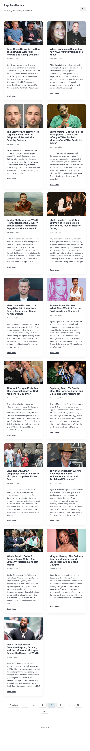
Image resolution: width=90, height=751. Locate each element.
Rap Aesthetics (14, 5)
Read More (11, 96)
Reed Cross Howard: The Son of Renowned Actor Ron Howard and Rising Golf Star (23, 52)
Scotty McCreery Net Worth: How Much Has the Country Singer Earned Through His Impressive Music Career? (23, 224)
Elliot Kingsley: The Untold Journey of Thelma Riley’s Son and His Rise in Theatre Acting (65, 224)
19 (78, 705)
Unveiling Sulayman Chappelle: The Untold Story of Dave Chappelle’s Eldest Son (23, 475)
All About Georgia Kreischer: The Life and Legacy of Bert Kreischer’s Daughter (23, 391)
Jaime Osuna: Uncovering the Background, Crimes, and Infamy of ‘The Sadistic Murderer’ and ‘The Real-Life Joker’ (66, 137)
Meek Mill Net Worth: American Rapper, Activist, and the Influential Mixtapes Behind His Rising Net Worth (23, 648)
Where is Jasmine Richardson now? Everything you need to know (66, 52)
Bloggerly (45, 727)
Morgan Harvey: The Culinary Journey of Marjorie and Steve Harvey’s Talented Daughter (66, 560)
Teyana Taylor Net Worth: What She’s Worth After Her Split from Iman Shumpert (66, 308)
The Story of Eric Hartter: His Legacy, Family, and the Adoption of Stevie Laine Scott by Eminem (23, 136)
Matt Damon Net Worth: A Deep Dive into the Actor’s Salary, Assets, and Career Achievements (22, 309)
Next (45, 711)
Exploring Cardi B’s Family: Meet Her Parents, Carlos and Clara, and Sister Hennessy (66, 391)
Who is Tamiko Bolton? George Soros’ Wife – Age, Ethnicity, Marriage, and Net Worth (22, 560)
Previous (13, 705)
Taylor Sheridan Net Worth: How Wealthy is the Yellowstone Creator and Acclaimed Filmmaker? (65, 475)
